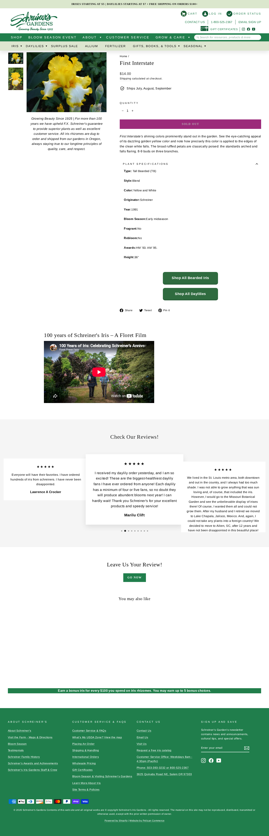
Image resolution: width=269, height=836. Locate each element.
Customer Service (127, 37)
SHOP (16, 37)
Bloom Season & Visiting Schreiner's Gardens (102, 776)
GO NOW (134, 577)
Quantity (129, 102)
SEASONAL (193, 46)
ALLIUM (91, 46)
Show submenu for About (100, 38)
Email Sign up (249, 22)
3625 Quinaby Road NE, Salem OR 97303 (164, 774)
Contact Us (195, 22)
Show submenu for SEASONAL (205, 47)
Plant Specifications (146, 163)
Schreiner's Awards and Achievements (33, 763)
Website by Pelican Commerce (146, 820)
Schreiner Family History (24, 756)
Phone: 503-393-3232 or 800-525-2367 (163, 767)
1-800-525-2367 (221, 22)
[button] (121, 531)
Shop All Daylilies (190, 294)
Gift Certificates (82, 769)
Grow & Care (170, 37)
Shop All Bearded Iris (190, 278)
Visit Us (142, 743)
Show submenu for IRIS (21, 47)
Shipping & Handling (85, 750)
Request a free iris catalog (154, 750)
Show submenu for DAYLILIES (46, 47)
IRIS (15, 46)
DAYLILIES (35, 46)
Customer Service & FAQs (89, 730)
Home (123, 56)
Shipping (125, 78)
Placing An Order (83, 743)
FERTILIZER (115, 46)
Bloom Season (17, 743)
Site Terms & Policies (85, 789)
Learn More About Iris (86, 783)
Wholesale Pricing (84, 763)
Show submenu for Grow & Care (189, 38)
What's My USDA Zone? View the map (97, 737)
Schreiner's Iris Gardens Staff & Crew (32, 769)
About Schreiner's (19, 730)
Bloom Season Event (52, 37)
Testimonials (16, 750)
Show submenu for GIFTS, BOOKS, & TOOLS (179, 47)
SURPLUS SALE (64, 46)
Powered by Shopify (116, 820)
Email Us (142, 737)
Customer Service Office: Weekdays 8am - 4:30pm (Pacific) (164, 759)
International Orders (85, 756)
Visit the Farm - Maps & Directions (30, 737)
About (90, 37)
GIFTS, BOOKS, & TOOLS (154, 46)
